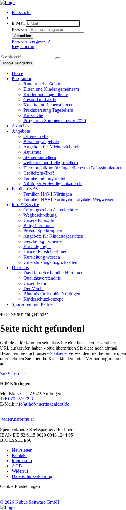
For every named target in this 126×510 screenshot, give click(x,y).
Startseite (58, 353)
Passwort (20, 29)
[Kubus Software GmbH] (7, 507)
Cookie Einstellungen (20, 486)
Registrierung (24, 46)
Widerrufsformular (17, 419)
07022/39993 (20, 398)
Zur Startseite (12, 373)
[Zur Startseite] (7, 2)
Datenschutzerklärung (32, 476)
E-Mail (18, 23)
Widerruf (20, 471)
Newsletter (22, 450)
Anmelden (22, 36)
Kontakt (19, 455)
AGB (17, 465)
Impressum (22, 460)
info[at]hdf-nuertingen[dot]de (42, 404)
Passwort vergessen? (31, 41)
